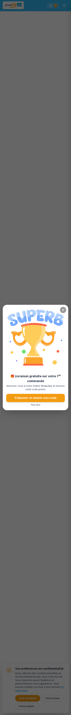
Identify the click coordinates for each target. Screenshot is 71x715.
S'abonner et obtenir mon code (36, 398)
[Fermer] (63, 310)
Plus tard (35, 404)
